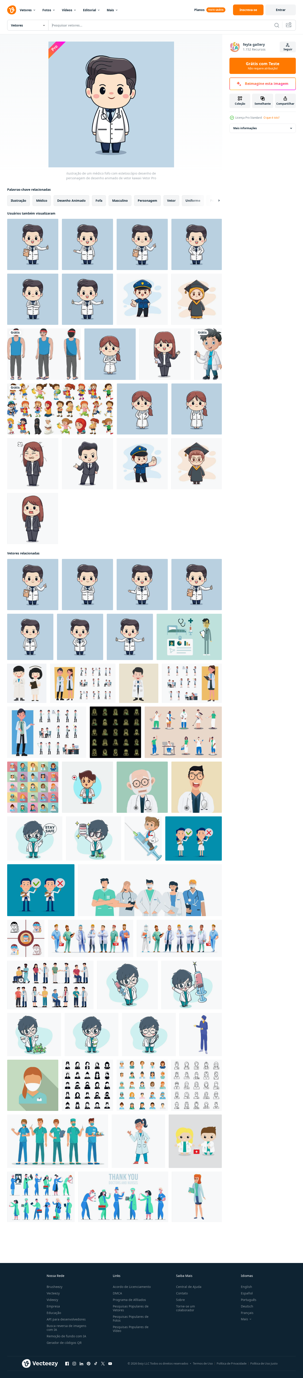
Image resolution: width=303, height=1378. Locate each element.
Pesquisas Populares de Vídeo (130, 1329)
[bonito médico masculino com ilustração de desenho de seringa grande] (191, 985)
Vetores (26, 10)
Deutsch (247, 1306)
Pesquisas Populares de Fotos (130, 1318)
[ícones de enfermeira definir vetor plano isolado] (142, 1085)
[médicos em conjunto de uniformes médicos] (150, 890)
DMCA (117, 1293)
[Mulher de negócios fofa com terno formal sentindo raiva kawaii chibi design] (32, 463)
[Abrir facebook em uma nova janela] (67, 1363)
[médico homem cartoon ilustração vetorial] (142, 787)
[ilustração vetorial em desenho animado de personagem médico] (193, 838)
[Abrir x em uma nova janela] (103, 1363)
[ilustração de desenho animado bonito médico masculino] (91, 1034)
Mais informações (245, 128)
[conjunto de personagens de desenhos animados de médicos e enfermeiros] (179, 938)
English (246, 1287)
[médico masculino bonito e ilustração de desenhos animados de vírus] (34, 1034)
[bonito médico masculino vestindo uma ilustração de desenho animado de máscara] (34, 838)
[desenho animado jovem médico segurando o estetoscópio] (208, 354)
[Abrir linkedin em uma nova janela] (81, 1363)
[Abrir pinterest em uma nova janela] (88, 1363)
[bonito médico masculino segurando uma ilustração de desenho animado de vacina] (93, 838)
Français (247, 1313)
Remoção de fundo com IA (66, 1336)
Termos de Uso (203, 1363)
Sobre (180, 1300)
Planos (199, 10)
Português (248, 1300)
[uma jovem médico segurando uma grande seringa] (143, 838)
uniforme (192, 200)
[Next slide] (215, 200)
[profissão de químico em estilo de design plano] (25, 938)
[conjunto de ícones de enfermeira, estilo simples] (32, 787)
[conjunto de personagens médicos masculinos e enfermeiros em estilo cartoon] (90, 938)
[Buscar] (276, 25)
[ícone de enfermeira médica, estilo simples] (32, 1085)
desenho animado (71, 200)
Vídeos (67, 10)
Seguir (287, 49)
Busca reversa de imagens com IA (66, 1328)
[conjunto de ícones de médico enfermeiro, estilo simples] (87, 1085)
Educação (54, 1313)
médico (41, 200)
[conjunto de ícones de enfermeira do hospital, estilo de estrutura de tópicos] (196, 1085)
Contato (182, 1293)
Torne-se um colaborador (185, 1308)
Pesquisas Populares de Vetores (130, 1308)
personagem (147, 200)
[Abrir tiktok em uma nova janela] (96, 1363)
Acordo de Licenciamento (132, 1287)
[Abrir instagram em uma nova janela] (74, 1363)
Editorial (89, 10)
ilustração (18, 200)
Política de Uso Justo (264, 1363)
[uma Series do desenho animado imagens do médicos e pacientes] (50, 985)
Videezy (52, 1300)
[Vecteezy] (11, 9)
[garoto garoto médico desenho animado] (138, 683)
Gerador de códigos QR (64, 1342)
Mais (110, 10)
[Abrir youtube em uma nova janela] (110, 1363)
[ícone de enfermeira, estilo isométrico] (200, 1034)
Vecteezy (53, 1293)
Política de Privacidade (231, 1363)
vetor (171, 200)
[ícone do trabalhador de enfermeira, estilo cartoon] (197, 1197)
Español (247, 1293)
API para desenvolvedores (66, 1319)
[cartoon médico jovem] (196, 787)
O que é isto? (271, 118)
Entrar (281, 10)
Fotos (46, 10)
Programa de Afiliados (129, 1300)
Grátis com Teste (262, 66)
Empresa (53, 1306)
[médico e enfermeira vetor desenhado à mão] (26, 683)
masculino (120, 200)
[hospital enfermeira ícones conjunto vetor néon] (115, 732)
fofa (99, 200)
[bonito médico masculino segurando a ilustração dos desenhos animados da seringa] (127, 985)
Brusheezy (54, 1287)
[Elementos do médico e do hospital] (189, 637)
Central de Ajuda (188, 1287)
